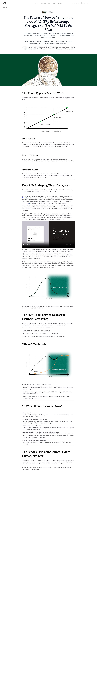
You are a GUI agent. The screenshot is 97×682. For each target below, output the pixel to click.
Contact (59, 3)
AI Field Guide (43, 3)
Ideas (37, 3)
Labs (49, 3)
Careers (54, 3)
